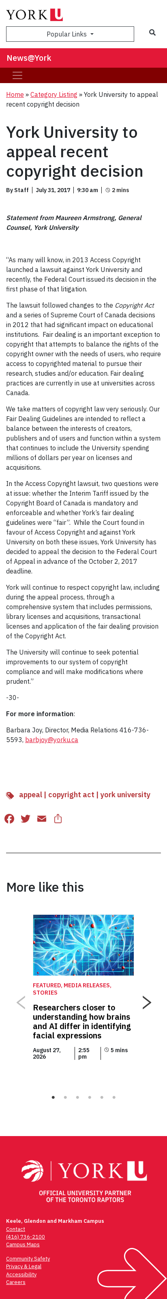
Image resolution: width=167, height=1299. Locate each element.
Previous (20, 999)
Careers (16, 1282)
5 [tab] (102, 1098)
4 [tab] (90, 1098)
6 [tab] (114, 1098)
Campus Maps (23, 1244)
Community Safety (28, 1258)
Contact (15, 1229)
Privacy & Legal (23, 1266)
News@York (28, 57)
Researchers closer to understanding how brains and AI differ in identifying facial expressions (82, 1021)
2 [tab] (65, 1098)
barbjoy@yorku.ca (51, 740)
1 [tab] (53, 1098)
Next (147, 999)
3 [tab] (77, 1098)
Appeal (30, 794)
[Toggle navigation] (17, 75)
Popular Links (67, 34)
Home (15, 94)
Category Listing (53, 94)
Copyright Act (71, 794)
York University (125, 794)
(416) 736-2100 (25, 1236)
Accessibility (21, 1274)
